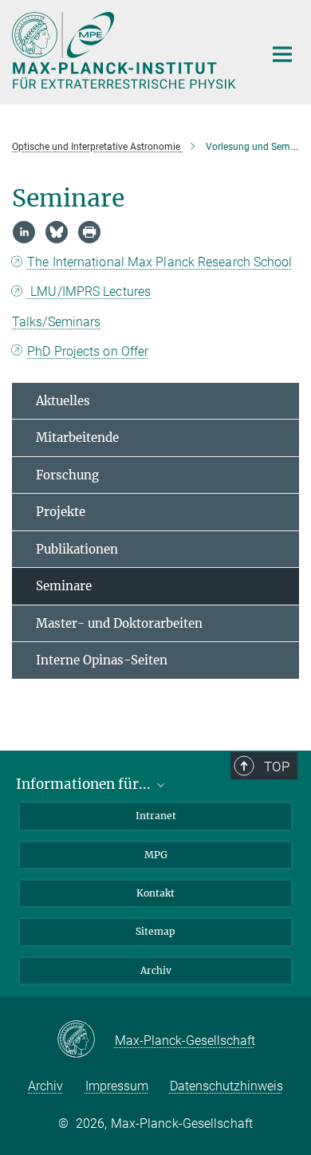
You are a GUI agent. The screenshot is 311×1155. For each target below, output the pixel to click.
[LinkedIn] (24, 232)
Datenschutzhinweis (226, 1086)
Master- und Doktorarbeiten (119, 623)
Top (276, 767)
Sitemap (155, 931)
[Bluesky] (57, 232)
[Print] (89, 232)
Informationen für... (85, 784)
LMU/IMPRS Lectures (89, 291)
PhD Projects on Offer (87, 351)
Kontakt (155, 893)
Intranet (156, 816)
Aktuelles (63, 400)
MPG (155, 855)
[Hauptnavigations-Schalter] (282, 54)
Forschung (67, 475)
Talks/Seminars (56, 321)
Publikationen (77, 549)
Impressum (116, 1086)
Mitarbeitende (77, 437)
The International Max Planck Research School (159, 262)
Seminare (64, 585)
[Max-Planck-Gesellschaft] (86, 1040)
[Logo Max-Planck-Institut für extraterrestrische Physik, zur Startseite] (125, 50)
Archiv (155, 970)
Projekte (60, 511)
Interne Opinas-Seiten (101, 660)
